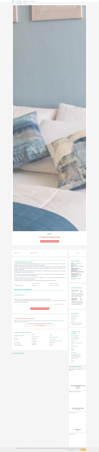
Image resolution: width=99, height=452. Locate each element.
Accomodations (19, 1)
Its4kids (50, 320)
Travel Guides (32, 1)
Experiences (25, 1)
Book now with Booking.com (49, 241)
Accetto (83, 449)
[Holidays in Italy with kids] (13, 1)
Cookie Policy (77, 449)
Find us (77, 252)
